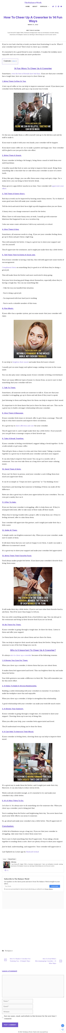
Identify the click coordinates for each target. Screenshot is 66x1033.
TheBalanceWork (33, 2)
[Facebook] (5, 870)
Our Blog (43, 6)
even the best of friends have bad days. (26, 74)
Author (4, 859)
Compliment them (9, 267)
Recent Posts (12, 859)
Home (28, 6)
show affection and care (25, 426)
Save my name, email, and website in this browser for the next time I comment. (30, 1017)
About (34, 6)
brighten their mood (20, 362)
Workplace (9, 951)
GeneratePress (43, 1032)
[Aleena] (6, 868)
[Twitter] (8, 870)
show (14, 61)
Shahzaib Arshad (32, 852)
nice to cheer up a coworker (20, 655)
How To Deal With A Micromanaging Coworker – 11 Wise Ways (45, 961)
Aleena (13, 862)
